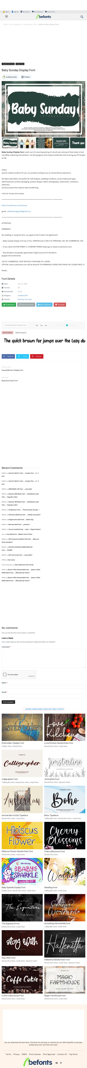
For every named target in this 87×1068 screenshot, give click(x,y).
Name (5, 683)
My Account (26, 12)
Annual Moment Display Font (12, 370)
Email (4, 692)
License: (7, 299)
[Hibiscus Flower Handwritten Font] (22, 835)
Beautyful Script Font (10, 381)
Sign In (6, 12)
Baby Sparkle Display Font (13, 887)
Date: (6, 284)
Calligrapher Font (10, 779)
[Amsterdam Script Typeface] (22, 799)
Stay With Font (8, 958)
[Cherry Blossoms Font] (64, 835)
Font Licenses (35, 1054)
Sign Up (14, 12)
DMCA (24, 1054)
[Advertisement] (43, 44)
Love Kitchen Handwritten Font (58, 743)
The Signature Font (11, 923)
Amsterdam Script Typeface (15, 815)
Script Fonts (19, 64)
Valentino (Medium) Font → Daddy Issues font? (24, 515)
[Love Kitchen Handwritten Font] (64, 727)
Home (5, 24)
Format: (7, 288)
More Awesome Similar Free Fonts (45, 709)
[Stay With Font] (22, 943)
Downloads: (8, 291)
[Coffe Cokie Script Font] (22, 980)
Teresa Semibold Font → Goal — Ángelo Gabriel (24, 529)
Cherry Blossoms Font (54, 851)
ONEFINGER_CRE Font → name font (20, 489)
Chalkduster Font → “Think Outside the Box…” (24, 510)
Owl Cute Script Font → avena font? (20, 555)
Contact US (62, 1054)
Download (10, 304)
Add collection (45, 304)
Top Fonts (73, 1054)
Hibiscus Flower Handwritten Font (17, 851)
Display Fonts (7, 746)
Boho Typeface (51, 815)
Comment (6, 647)
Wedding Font (50, 887)
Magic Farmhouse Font (55, 995)
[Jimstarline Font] (64, 763)
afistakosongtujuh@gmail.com (19, 211)
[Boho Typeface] (64, 799)
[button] (82, 17)
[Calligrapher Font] (22, 763)
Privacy (16, 1054)
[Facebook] (60, 1063)
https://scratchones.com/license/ (14, 205)
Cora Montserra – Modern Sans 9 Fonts (19, 534)
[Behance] (57, 1063)
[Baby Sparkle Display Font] (22, 871)
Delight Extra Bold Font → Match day (20, 520)
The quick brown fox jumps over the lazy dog (44, 341)
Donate (61, 304)
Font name (11, 560)
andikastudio (23, 295)
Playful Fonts (17, 746)
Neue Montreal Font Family (24, 565)
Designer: (7, 295)
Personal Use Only (25, 299)
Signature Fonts (64, 782)
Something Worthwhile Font (57, 923)
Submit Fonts (51, 12)
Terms (8, 1054)
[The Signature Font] (22, 907)
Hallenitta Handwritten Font (57, 959)
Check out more (27, 304)
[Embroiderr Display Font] (22, 727)
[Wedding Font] (64, 871)
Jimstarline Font (51, 779)
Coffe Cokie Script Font (13, 995)
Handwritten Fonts (30, 24)
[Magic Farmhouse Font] (64, 980)
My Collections (38, 12)
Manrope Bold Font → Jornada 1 (19, 524)
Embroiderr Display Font (13, 743)
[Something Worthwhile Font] (64, 907)
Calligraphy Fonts (8, 782)
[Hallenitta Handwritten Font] (64, 944)
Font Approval (49, 1054)
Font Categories (15, 24)
